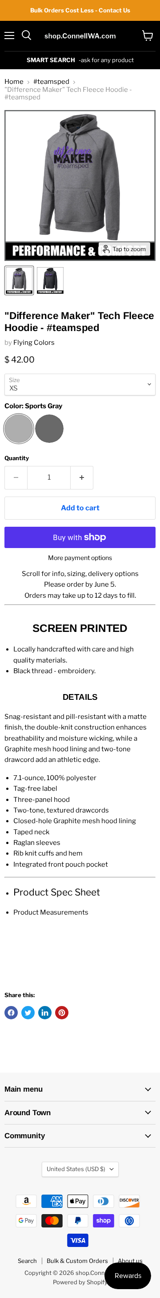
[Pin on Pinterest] (61, 1012)
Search (27, 1260)
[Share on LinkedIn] (45, 1012)
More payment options (80, 557)
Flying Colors (34, 343)
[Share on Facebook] (11, 1012)
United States (76, 1168)
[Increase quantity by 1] (82, 477)
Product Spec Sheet (56, 892)
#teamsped (51, 82)
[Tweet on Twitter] (28, 1012)
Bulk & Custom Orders (77, 1260)
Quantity (16, 458)
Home (14, 82)
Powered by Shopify (80, 1282)
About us (130, 1260)
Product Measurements (50, 912)
